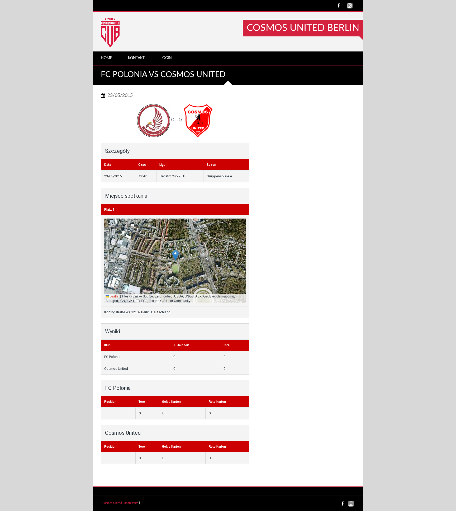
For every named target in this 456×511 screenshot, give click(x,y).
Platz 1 (109, 209)
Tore (142, 402)
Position (110, 402)
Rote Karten (217, 402)
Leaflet (114, 296)
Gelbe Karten (171, 402)
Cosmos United (112, 502)
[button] (175, 255)
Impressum (131, 502)
